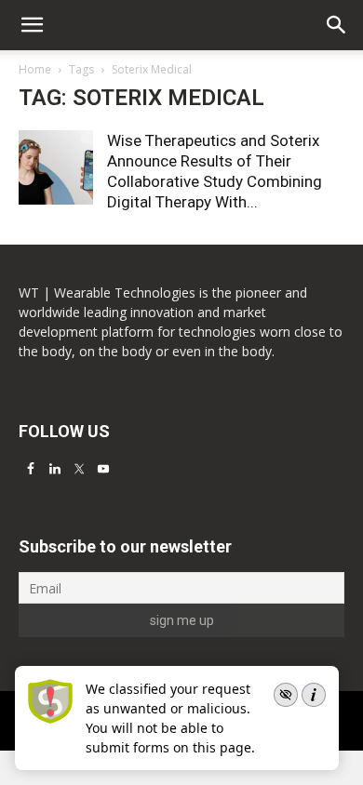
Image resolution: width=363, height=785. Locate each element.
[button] (337, 25)
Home (35, 69)
